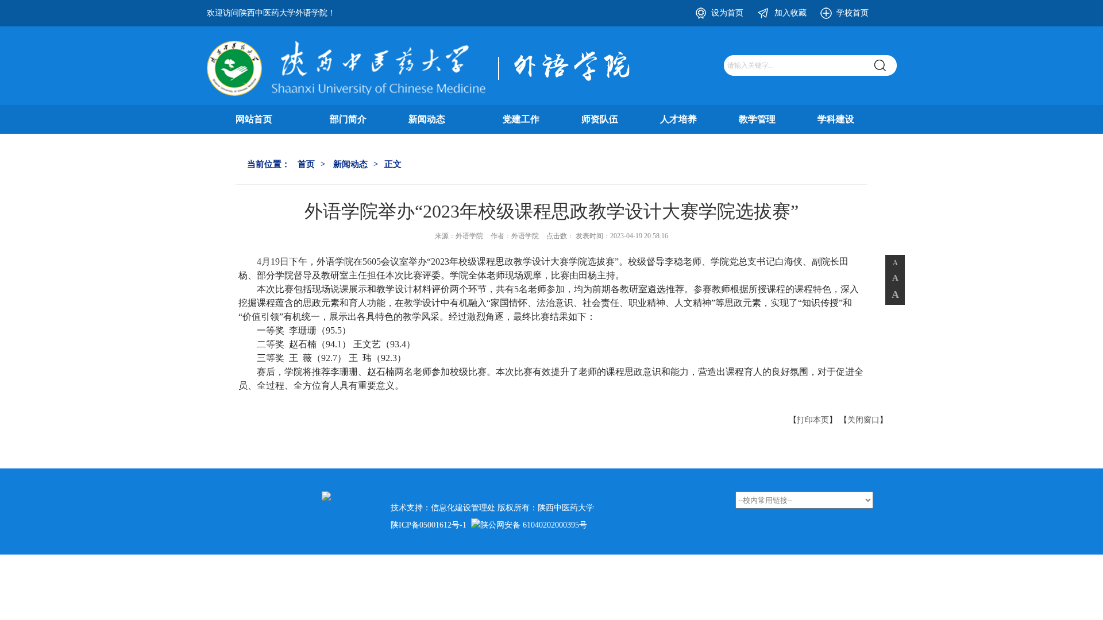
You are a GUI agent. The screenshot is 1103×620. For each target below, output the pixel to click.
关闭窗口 (863, 420)
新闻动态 (426, 119)
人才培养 (678, 119)
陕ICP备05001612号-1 (428, 525)
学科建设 (835, 119)
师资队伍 (599, 119)
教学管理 (757, 119)
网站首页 (254, 119)
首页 (306, 164)
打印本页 (813, 420)
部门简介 (348, 119)
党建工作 (521, 119)
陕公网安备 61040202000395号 (533, 525)
